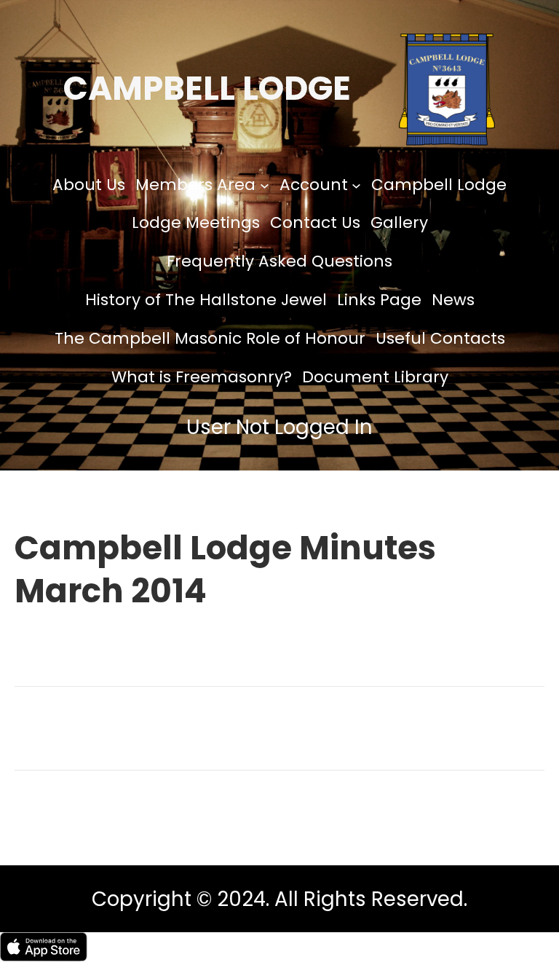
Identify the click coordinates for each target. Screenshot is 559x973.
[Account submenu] (356, 184)
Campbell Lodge (207, 88)
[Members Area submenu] (264, 184)
